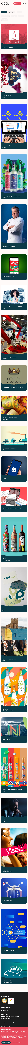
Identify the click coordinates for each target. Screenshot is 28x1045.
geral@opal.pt (5, 1007)
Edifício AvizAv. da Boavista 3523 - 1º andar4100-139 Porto (10, 1016)
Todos (4, 12)
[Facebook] (1, 1026)
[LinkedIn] (6, 1026)
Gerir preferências (16, 1042)
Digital (19, 12)
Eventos (5, 19)
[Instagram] (4, 1026)
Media (21, 16)
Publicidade (5, 16)
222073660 (4, 1010)
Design (14, 16)
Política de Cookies (15, 1038)
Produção (11, 12)
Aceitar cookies (6, 1042)
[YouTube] (9, 1026)
